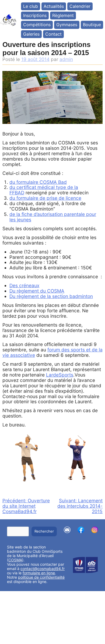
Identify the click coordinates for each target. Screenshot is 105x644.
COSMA (15, 560)
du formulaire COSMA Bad (38, 182)
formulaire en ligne (39, 573)
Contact (53, 34)
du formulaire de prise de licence (45, 198)
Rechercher (44, 531)
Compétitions (37, 24)
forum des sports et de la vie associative (52, 352)
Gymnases (66, 24)
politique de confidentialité (41, 577)
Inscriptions (35, 15)
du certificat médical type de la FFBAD (43, 189)
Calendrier (79, 6)
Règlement (63, 15)
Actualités (54, 6)
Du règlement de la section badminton (51, 296)
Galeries (31, 34)
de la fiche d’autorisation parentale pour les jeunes (52, 216)
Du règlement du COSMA (36, 291)
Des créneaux (24, 285)
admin (66, 59)
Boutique (92, 24)
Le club (30, 6)
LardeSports (59, 375)
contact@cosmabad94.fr (42, 568)
